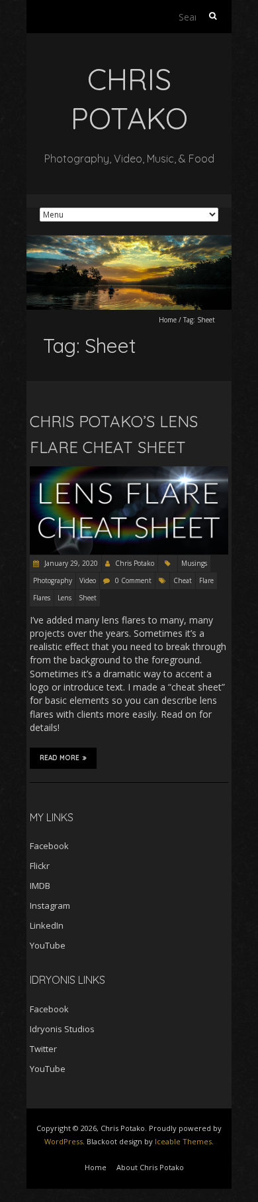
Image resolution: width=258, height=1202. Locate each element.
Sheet (88, 597)
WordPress (63, 1141)
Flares (41, 597)
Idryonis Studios (62, 1029)
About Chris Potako (150, 1167)
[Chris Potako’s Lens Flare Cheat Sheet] (129, 472)
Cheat (182, 580)
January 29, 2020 (70, 563)
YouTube (47, 945)
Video (87, 580)
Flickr (40, 866)
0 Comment (133, 580)
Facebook (49, 846)
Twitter (43, 1049)
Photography (52, 580)
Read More (59, 758)
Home (168, 319)
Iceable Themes (183, 1141)
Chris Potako (134, 563)
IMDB (40, 886)
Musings (194, 563)
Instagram (50, 905)
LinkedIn (47, 925)
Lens (64, 597)
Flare (206, 580)
